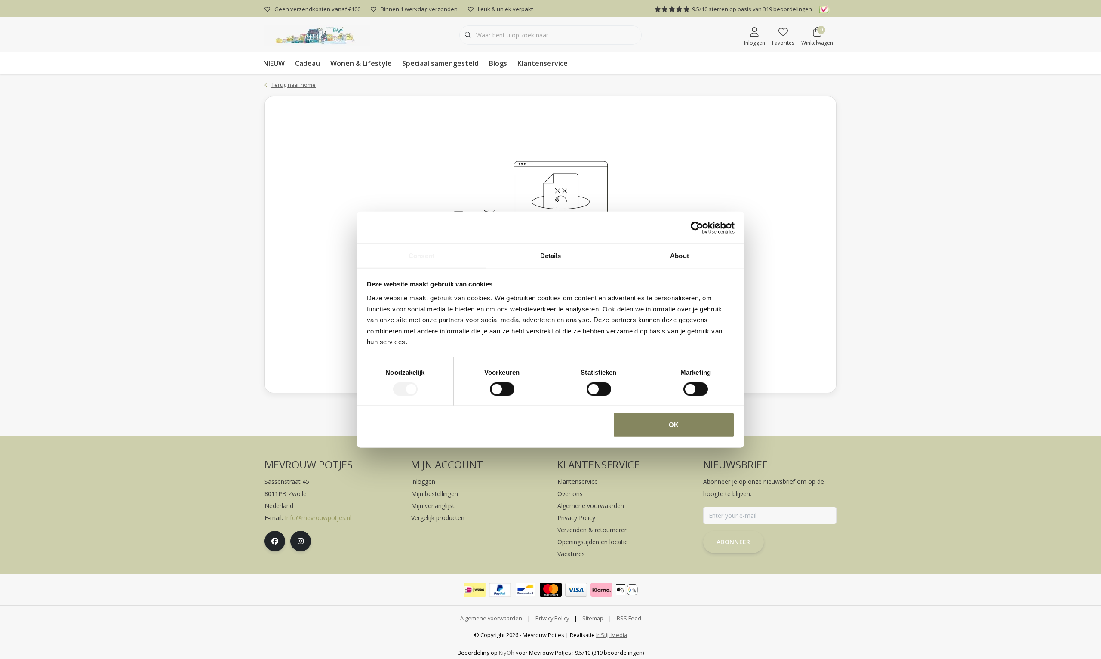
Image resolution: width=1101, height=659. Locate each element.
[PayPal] (500, 590)
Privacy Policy (552, 618)
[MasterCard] (551, 590)
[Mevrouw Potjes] (317, 34)
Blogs (498, 63)
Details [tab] (550, 255)
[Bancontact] (525, 590)
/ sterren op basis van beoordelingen (752, 9)
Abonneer (733, 542)
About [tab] (679, 255)
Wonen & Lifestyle (361, 63)
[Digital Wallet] (627, 590)
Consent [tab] (421, 255)
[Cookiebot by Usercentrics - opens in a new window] (697, 227)
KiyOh (506, 652)
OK (674, 424)
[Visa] (576, 590)
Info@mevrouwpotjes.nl (318, 518)
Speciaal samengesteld (440, 63)
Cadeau (307, 63)
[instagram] (300, 541)
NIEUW (274, 63)
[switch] (502, 389)
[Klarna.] (601, 590)
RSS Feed (629, 618)
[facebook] (274, 541)
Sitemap (592, 618)
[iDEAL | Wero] (475, 590)
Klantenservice (542, 63)
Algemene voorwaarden (491, 618)
